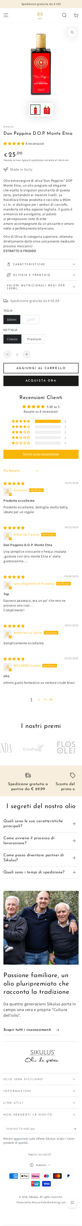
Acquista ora (41, 380)
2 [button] (39, 699)
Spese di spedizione (32, 160)
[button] (64, 15)
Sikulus (8, 126)
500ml (13, 320)
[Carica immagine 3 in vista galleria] (47, 110)
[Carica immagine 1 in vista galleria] (35, 110)
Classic (14, 340)
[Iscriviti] (76, 1129)
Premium (36, 340)
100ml (32, 320)
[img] (14, 483)
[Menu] (6, 15)
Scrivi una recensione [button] (41, 454)
